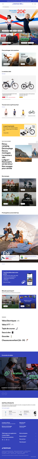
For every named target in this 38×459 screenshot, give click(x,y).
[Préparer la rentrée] (19, 21)
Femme (6, 115)
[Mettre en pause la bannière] (34, 1)
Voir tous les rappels (5, 408)
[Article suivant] (6, 394)
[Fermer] (35, 1)
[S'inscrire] (10, 302)
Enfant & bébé (23, 115)
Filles (11, 30)
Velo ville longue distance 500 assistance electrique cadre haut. (27, 94)
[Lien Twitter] (4, 439)
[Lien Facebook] (2, 439)
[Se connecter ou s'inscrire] (33, 4)
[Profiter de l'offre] (28, 39)
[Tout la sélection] (10, 59)
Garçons (15, 30)
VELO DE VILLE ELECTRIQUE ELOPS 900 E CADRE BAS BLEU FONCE (9, 94)
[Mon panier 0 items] (35, 4)
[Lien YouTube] (6, 439)
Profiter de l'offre (24, 42)
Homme (14, 115)
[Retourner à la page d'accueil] (18, 3)
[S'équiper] (27, 59)
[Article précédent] (3, 394)
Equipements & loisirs (31, 115)
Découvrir (5, 203)
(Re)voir (22, 306)
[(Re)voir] (27, 302)
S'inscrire (5, 306)
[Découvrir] (10, 185)
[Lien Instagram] (8, 439)
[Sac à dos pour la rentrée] (9, 39)
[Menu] (3, 4)
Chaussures (20, 30)
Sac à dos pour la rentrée (6, 42)
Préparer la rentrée (5, 30)
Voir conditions (31, 42)
